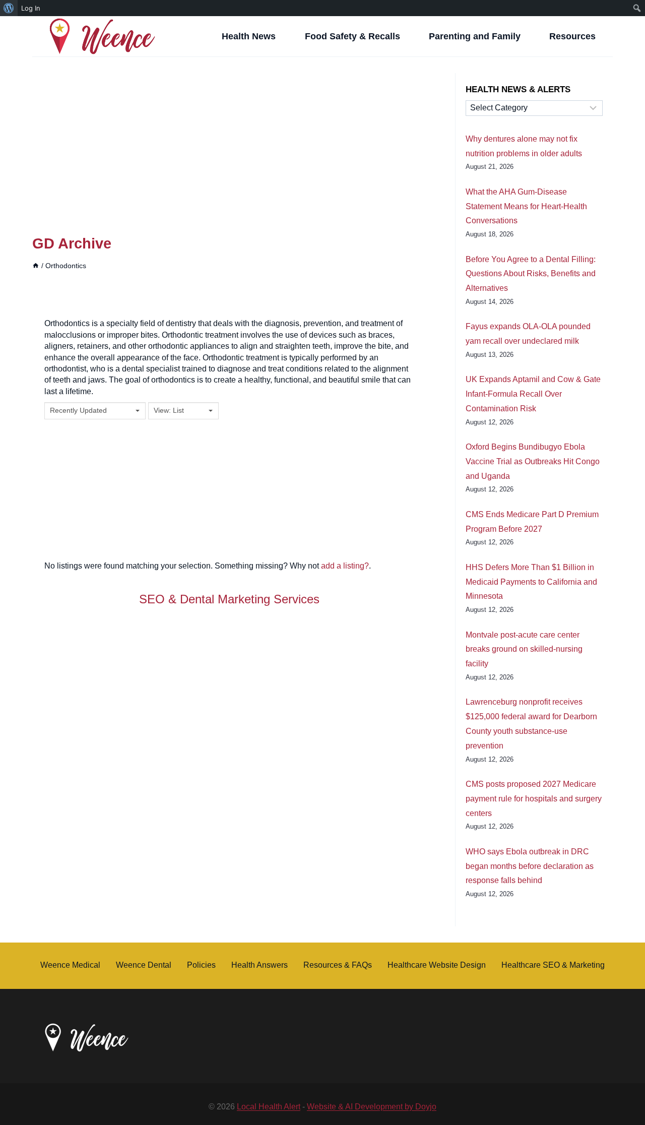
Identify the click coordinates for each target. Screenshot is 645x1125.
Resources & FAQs (337, 965)
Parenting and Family (475, 36)
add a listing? (345, 565)
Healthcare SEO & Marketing (553, 965)
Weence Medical (70, 965)
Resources (572, 36)
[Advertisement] (229, 147)
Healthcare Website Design (437, 965)
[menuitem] (9, 8)
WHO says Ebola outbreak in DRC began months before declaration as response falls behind (530, 866)
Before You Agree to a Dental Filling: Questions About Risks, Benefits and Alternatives (531, 274)
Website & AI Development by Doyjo (371, 1106)
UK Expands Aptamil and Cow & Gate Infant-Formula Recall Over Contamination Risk (533, 394)
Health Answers (259, 965)
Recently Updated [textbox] (78, 410)
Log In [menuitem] (30, 8)
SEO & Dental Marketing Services (229, 599)
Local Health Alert (268, 1106)
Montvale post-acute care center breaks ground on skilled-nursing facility (524, 649)
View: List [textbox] (169, 410)
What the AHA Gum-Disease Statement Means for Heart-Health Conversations (526, 206)
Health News (249, 36)
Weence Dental (143, 965)
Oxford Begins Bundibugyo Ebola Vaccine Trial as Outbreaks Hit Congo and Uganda (533, 461)
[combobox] (95, 410)
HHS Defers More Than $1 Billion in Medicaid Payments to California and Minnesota (531, 582)
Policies (201, 965)
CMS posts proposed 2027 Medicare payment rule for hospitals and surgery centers (534, 799)
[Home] (35, 266)
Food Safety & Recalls (352, 36)
